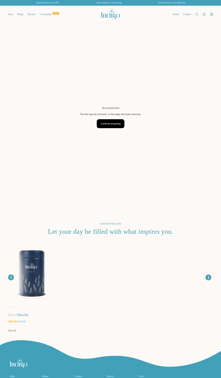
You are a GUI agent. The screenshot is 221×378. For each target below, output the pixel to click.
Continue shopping (111, 123)
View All (12, 330)
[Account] (211, 14)
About (175, 14)
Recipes (32, 14)
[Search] (196, 14)
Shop (10, 14)
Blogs (20, 14)
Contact (187, 14)
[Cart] (204, 14)
